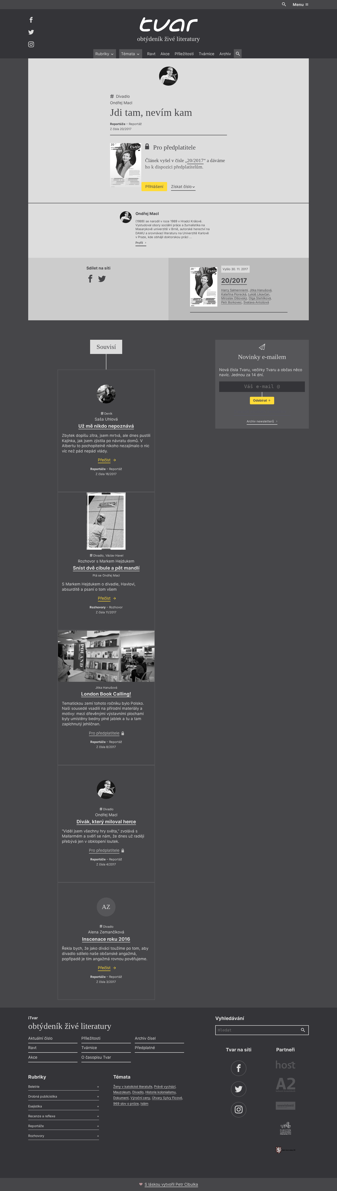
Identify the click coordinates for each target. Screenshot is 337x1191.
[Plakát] (106, 521)
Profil (139, 243)
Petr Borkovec (231, 302)
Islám (144, 1103)
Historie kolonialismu (160, 1092)
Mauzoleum (121, 1092)
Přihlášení (154, 186)
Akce (165, 54)
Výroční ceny (140, 1098)
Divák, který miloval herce (106, 821)
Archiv (225, 54)
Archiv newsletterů (261, 421)
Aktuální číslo (40, 1038)
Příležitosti (184, 54)
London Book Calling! (106, 694)
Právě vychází (164, 1086)
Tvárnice (206, 54)
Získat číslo (181, 186)
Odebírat (260, 400)
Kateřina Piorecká (233, 294)
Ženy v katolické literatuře (132, 1086)
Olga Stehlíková (260, 298)
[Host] (285, 1065)
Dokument (121, 1098)
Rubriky (102, 54)
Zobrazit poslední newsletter (261, 411)
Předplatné (145, 1047)
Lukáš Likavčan (258, 294)
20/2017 (195, 160)
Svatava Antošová (256, 302)
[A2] (285, 1086)
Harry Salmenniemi (234, 290)
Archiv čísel (145, 1038)
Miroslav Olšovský (234, 298)
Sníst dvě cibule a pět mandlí (106, 568)
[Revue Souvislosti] (285, 1106)
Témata (128, 54)
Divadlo (138, 1092)
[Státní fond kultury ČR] (285, 1150)
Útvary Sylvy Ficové (167, 1098)
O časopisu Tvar (96, 1057)
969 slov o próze (126, 1103)
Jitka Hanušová (260, 290)
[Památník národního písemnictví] (285, 1129)
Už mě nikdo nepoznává (106, 426)
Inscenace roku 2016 (106, 939)
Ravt (151, 54)
